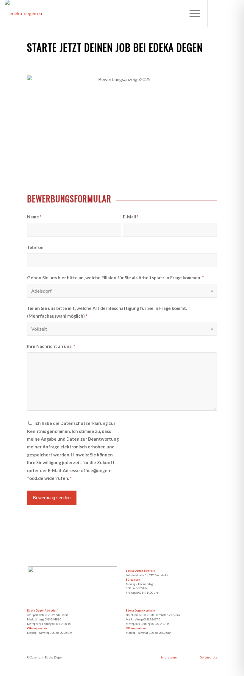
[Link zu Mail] (234, 13)
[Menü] (192, 13)
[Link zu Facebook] (216, 13)
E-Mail (130, 216)
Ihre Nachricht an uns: (51, 346)
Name (34, 216)
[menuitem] (192, 13)
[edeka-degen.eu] (23, 13)
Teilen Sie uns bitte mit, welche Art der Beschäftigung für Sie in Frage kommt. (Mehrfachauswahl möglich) (107, 312)
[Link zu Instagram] (225, 13)
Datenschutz (208, 657)
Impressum (169, 657)
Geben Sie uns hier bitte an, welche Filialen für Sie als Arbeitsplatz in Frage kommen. (115, 277)
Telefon (35, 247)
